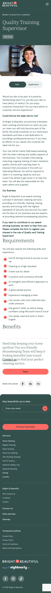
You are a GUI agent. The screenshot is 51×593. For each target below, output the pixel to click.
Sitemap (6, 519)
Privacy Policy (7, 540)
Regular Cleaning (9, 445)
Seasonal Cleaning (9, 469)
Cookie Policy (7, 536)
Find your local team (25, 426)
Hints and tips (8, 514)
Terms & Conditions (10, 544)
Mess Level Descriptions (12, 548)
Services (6, 435)
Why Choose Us (8, 494)
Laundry (5, 477)
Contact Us (7, 508)
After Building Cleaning (11, 457)
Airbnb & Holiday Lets (11, 465)
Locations (6, 498)
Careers (5, 502)
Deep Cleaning (8, 449)
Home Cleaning (8, 441)
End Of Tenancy (8, 461)
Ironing (5, 473)
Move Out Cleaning (9, 453)
